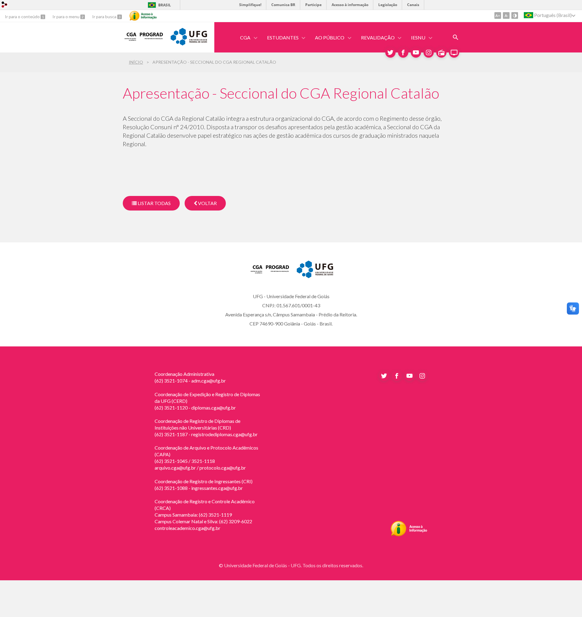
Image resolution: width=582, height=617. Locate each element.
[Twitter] (390, 52)
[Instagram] (428, 52)
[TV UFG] (454, 52)
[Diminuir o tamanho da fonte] (506, 15)
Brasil (164, 5)
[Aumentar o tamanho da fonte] (497, 15)
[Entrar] (4, 5)
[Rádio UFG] (441, 52)
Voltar (207, 203)
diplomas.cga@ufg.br (213, 407)
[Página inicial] (144, 41)
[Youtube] (416, 52)
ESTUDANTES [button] (283, 37)
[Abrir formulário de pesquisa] (455, 37)
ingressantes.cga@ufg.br (217, 488)
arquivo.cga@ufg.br (175, 467)
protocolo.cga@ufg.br (222, 467)
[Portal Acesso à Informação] (409, 534)
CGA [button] (245, 37)
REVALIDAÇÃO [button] (378, 37)
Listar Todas (154, 203)
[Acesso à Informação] (143, 16)
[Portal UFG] (189, 43)
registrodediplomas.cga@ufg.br (224, 434)
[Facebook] (403, 52)
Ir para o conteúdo (23, 16)
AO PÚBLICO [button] (329, 37)
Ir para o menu (66, 16)
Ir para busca (104, 16)
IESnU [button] (418, 37)
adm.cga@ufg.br (208, 380)
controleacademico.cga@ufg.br (187, 528)
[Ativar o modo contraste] (514, 15)
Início (136, 62)
